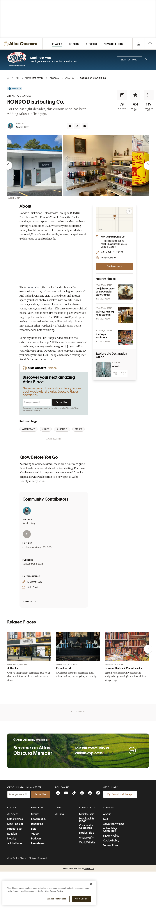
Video (35, 833)
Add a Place (14, 843)
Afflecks (12, 668)
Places (11, 807)
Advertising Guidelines (110, 829)
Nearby (11, 838)
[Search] (150, 44)
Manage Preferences (56, 899)
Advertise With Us (113, 824)
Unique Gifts (86, 837)
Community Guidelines (86, 826)
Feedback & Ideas (86, 819)
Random (12, 833)
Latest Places (15, 819)
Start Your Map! (129, 59)
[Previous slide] (8, 165)
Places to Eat (14, 829)
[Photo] (125, 292)
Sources (27, 601)
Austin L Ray (29, 523)
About (107, 814)
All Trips (59, 814)
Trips (58, 807)
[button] (122, 95)
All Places (12, 814)
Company (109, 807)
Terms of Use (35, 410)
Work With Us (87, 842)
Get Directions (114, 266)
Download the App (122, 794)
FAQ (105, 819)
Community (87, 807)
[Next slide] (148, 165)
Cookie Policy (111, 840)
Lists (33, 829)
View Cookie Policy (54, 891)
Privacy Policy (111, 835)
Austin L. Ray (22, 127)
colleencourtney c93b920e (38, 547)
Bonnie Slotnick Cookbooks (123, 668)
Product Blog (86, 833)
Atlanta (116, 366)
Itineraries (37, 824)
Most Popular (15, 824)
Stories (35, 814)
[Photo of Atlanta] (103, 369)
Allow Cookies (82, 899)
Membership (86, 814)
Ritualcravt (63, 668)
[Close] (91, 884)
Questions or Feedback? (78, 868)
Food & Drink (38, 819)
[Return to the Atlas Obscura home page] (21, 44)
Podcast (36, 838)
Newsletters (38, 843)
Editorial (37, 807)
